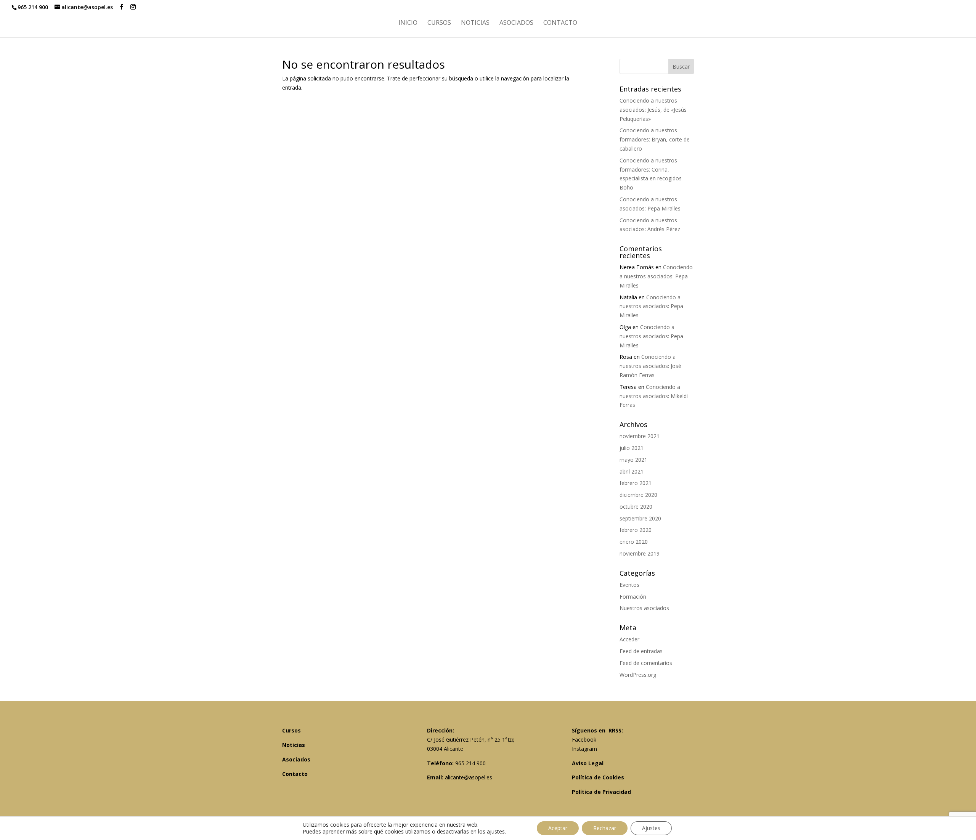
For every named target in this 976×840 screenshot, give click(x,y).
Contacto (560, 23)
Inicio (407, 23)
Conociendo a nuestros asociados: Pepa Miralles (656, 276)
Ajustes (651, 828)
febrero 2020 (636, 529)
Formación (633, 596)
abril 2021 (632, 471)
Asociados (516, 23)
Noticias (475, 23)
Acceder (629, 639)
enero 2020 (634, 541)
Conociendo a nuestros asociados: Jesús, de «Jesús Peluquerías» (653, 109)
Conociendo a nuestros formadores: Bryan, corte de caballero (655, 139)
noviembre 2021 (640, 436)
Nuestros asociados (644, 608)
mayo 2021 (633, 459)
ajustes (496, 831)
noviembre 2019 (640, 553)
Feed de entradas (641, 651)
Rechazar (604, 828)
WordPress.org (638, 674)
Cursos (439, 23)
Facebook (584, 739)
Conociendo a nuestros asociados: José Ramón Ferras (650, 366)
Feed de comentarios (646, 663)
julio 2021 (632, 447)
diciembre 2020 (638, 494)
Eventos (629, 584)
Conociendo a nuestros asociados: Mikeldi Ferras (654, 396)
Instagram (584, 748)
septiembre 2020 (640, 518)
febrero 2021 (636, 483)
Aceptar (557, 828)
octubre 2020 (636, 506)
